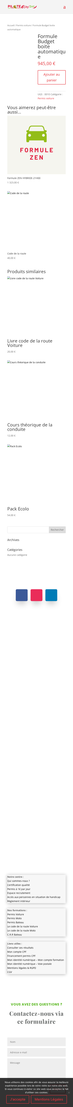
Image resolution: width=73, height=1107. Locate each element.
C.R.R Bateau (14, 934)
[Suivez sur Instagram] (36, 595)
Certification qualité (18, 885)
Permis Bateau (15, 922)
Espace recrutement (18, 893)
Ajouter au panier (51, 77)
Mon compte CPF (16, 951)
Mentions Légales (49, 1099)
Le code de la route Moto (21, 930)
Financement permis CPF (21, 955)
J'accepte (17, 1099)
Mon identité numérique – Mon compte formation (35, 960)
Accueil (10, 25)
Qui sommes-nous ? (18, 880)
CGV (9, 972)
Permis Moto (14, 918)
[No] (68, 1092)
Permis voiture (23, 25)
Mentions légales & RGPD (21, 967)
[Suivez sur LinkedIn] (51, 595)
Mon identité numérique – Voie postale (29, 963)
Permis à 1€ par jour (18, 889)
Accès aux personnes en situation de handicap (33, 897)
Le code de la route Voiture (22, 926)
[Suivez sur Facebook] (22, 595)
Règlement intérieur (18, 901)
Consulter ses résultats (20, 947)
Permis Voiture (15, 914)
